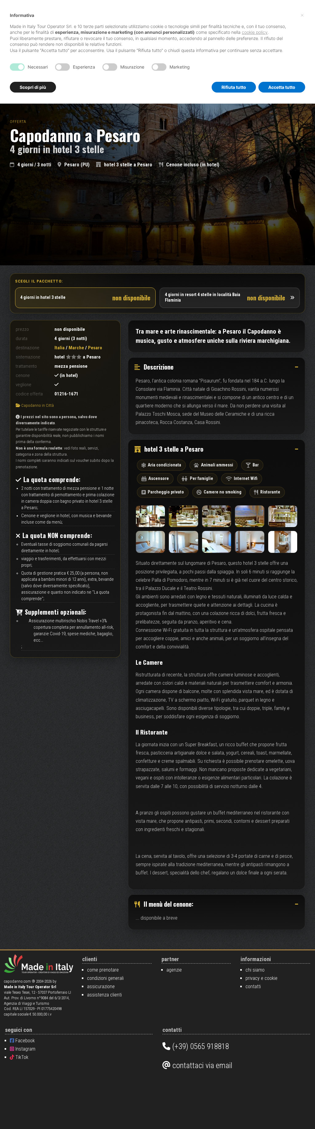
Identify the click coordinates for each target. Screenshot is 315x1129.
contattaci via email (201, 1065)
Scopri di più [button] (33, 87)
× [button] (302, 14)
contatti (253, 986)
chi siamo (255, 970)
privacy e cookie (261, 978)
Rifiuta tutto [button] (233, 87)
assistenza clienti (104, 995)
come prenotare (103, 970)
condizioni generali (105, 978)
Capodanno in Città (37, 405)
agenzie (174, 970)
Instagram (24, 1049)
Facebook (24, 1041)
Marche (76, 348)
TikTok (21, 1057)
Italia (59, 348)
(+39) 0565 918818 (199, 1046)
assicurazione (101, 986)
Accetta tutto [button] (281, 87)
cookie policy (255, 32)
